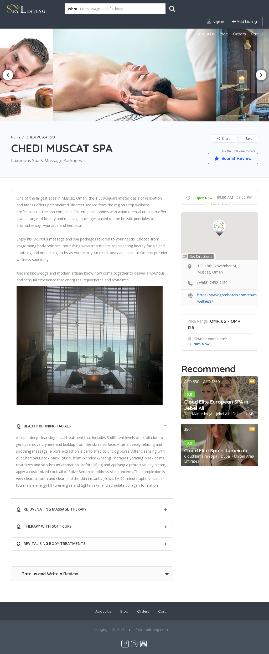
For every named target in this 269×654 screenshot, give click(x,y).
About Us (206, 33)
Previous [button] (8, 75)
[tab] (92, 425)
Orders (239, 33)
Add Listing (246, 21)
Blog (224, 33)
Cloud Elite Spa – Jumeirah (215, 450)
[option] (134, 75)
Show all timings (221, 204)
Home (15, 137)
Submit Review (235, 158)
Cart (255, 33)
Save (248, 138)
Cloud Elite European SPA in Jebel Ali (216, 405)
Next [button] (261, 75)
